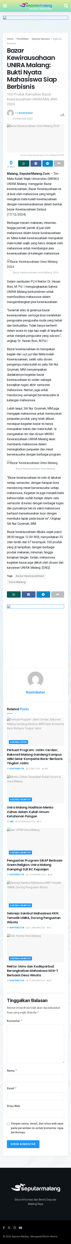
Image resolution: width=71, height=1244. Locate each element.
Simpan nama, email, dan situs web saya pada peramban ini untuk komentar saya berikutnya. (37, 1128)
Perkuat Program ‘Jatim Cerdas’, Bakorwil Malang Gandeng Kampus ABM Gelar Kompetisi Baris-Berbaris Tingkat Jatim (35, 756)
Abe (12, 821)
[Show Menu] (5, 6)
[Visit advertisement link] (35, 24)
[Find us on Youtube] (20, 1228)
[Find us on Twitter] (9, 1228)
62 (51, 874)
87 (50, 980)
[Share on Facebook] (36, 163)
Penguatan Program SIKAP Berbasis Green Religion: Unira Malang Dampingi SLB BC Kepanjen (35, 865)
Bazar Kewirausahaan (30, 576)
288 (46, 768)
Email (12, 1088)
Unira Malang (17, 582)
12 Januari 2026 (36, 980)
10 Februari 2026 (37, 874)
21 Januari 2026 (36, 927)
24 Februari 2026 (26, 821)
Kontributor (26, 113)
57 (40, 821)
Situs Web (13, 1106)
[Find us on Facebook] (4, 1228)
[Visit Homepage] (35, 6)
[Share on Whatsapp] (23, 163)
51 (50, 927)
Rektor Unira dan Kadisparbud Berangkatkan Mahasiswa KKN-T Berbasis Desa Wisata (32, 971)
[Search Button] (66, 6)
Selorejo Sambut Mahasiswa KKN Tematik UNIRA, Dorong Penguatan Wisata (34, 917)
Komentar (15, 1021)
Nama (12, 1071)
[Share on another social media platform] (59, 163)
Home (10, 39)
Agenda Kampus (20, 799)
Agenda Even (18, 742)
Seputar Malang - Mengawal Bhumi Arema (34, 1236)
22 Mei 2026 (34, 768)
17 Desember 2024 (22, 118)
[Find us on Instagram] (14, 1228)
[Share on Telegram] (47, 163)
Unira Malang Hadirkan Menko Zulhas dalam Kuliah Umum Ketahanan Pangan (30, 812)
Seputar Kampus (41, 39)
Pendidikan (23, 39)
